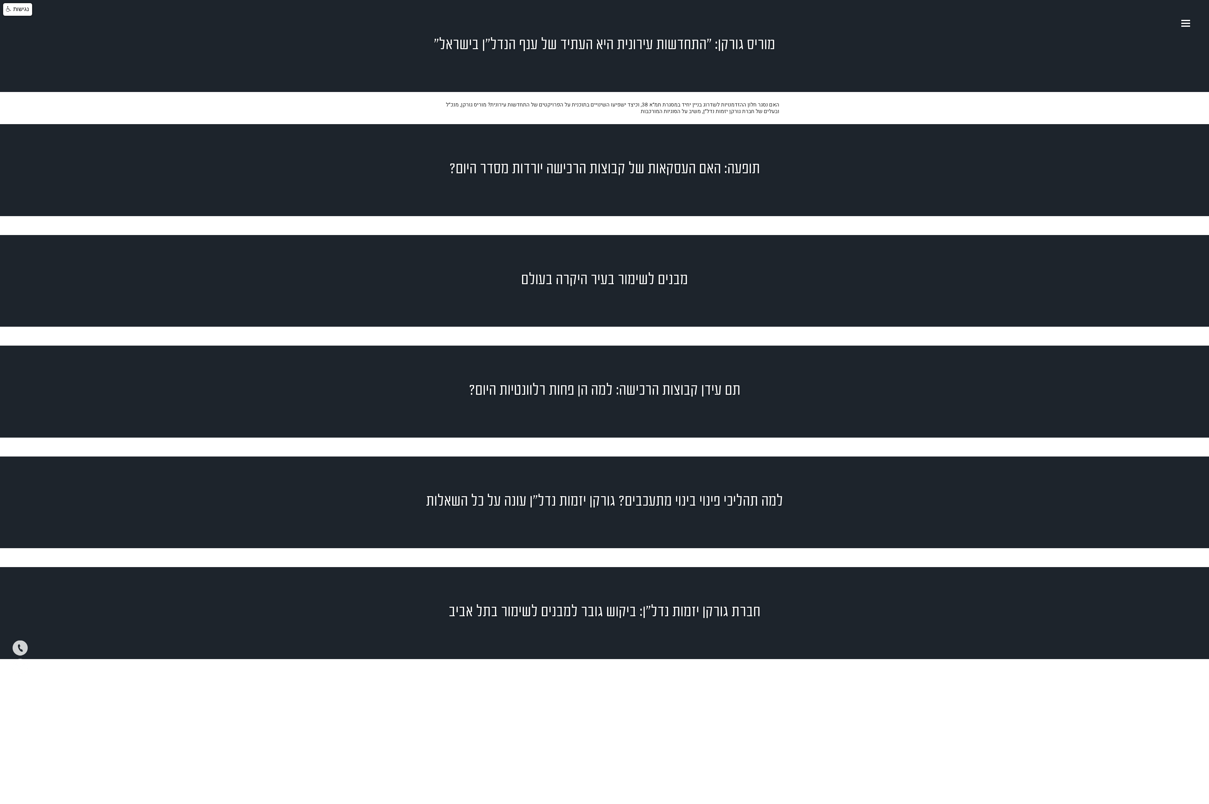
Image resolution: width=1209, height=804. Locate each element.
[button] (17, 9)
